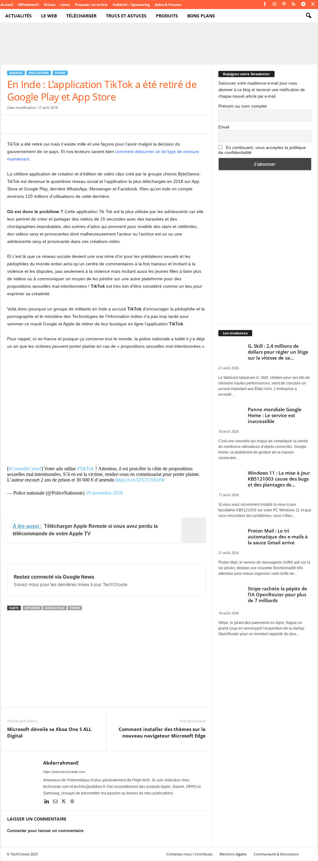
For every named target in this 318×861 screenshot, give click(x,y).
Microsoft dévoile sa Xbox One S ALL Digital (49, 732)
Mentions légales (233, 854)
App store (32, 608)
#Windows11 (28, 4)
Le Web (49, 16)
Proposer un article (91, 4)
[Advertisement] (106, 404)
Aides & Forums (168, 4)
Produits (167, 16)
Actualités (18, 16)
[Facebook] (265, 4)
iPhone (60, 73)
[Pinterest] (284, 4)
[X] (313, 4)
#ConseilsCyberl (25, 468)
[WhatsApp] (56, 124)
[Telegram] (303, 4)
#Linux (49, 4)
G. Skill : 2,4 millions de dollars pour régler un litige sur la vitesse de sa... (278, 352)
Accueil (7, 4)
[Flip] (99, 124)
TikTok (75, 608)
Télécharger (81, 16)
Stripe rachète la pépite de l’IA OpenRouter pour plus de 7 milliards (277, 594)
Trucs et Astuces (126, 16)
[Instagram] (274, 4)
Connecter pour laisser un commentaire (45, 830)
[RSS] (294, 4)
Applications (39, 73)
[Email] (70, 124)
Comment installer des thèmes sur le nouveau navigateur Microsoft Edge (162, 732)
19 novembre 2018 (104, 493)
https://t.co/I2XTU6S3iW (140, 479)
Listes (65, 4)
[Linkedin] (47, 802)
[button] (308, 16)
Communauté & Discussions (276, 854)
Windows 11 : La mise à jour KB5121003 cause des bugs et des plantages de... (279, 479)
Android (16, 73)
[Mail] (56, 802)
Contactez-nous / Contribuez (189, 854)
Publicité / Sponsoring (131, 4)
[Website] (72, 802)
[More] (113, 124)
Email (223, 126)
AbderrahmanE (61, 763)
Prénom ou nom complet (242, 106)
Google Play (55, 608)
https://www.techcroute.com (64, 772)
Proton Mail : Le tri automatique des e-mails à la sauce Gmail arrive (278, 537)
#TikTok (85, 468)
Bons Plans (201, 16)
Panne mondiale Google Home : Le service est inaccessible (275, 415)
